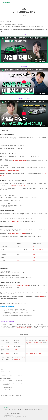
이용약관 (12, 413)
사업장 (24, 8)
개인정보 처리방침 (6, 413)
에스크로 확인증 (17, 413)
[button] (43, 2)
